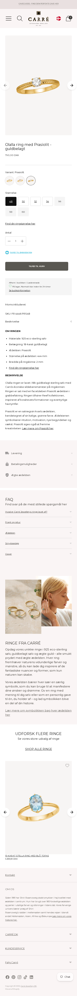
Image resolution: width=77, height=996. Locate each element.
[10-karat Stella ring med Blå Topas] (38, 807)
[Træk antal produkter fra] (9, 241)
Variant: (14, 172)
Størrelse (10, 192)
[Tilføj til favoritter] (67, 765)
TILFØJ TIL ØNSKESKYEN (21, 252)
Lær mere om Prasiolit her (37, 428)
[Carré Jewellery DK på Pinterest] (13, 977)
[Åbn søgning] (20, 18)
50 (23, 201)
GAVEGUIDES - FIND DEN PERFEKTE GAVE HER (38, 4)
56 (59, 201)
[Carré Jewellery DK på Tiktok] (25, 977)
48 (11, 201)
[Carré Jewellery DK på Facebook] (7, 977)
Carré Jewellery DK (29, 986)
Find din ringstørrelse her (20, 223)
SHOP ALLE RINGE (38, 749)
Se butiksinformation (19, 290)
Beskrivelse (12, 321)
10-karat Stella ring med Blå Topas (27, 855)
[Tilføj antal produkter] (22, 241)
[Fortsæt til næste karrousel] (71, 85)
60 (23, 211)
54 (47, 201)
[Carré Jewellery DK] (38, 18)
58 (10, 211)
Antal (8, 232)
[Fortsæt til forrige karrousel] (5, 85)
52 (35, 201)
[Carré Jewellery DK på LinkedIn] (31, 977)
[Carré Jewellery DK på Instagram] (19, 977)
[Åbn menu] (8, 18)
